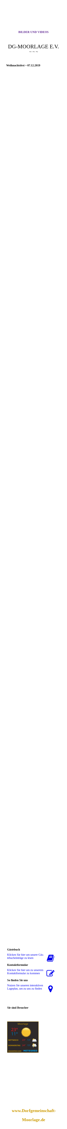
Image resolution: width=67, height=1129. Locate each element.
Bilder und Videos (33, 32)
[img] (34, 18)
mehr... (10, 926)
